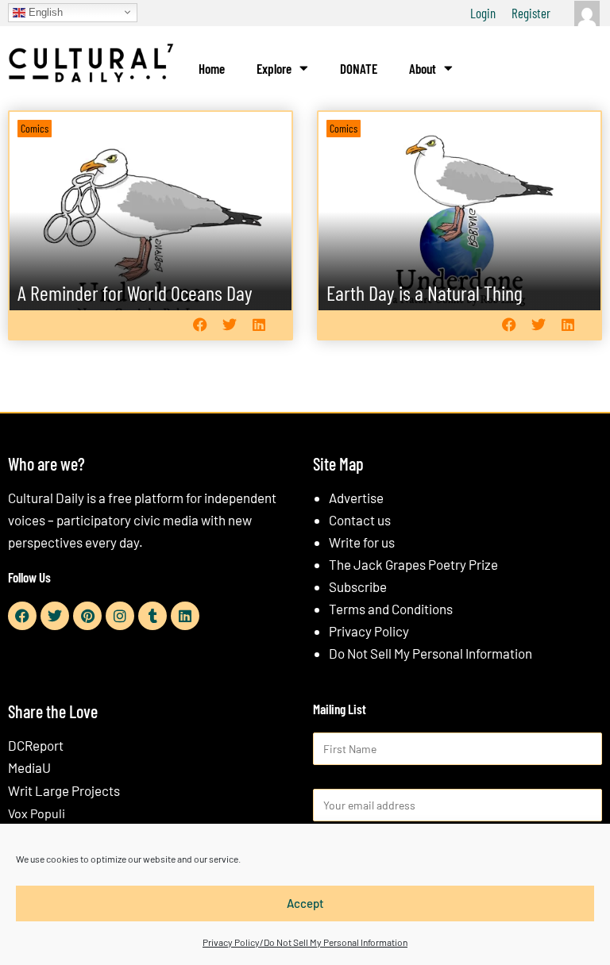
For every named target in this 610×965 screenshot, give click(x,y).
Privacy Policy (369, 631)
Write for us (362, 542)
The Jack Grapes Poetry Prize (413, 564)
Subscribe (358, 586)
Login (483, 13)
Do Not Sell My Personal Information (430, 653)
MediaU (29, 767)
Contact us (360, 520)
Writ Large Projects (64, 790)
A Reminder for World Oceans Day (135, 292)
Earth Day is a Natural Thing (424, 292)
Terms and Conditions (391, 609)
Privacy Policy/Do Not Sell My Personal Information (305, 942)
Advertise (356, 498)
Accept (305, 903)
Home (212, 68)
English (44, 11)
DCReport (36, 745)
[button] (199, 325)
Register (531, 13)
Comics (34, 128)
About (422, 68)
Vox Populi (36, 813)
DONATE (358, 68)
